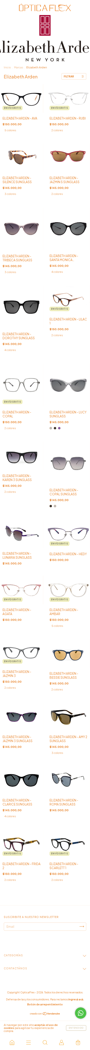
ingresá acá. (76, 999)
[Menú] (28, 1042)
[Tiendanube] (45, 1014)
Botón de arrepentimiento (45, 1004)
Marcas (18, 67)
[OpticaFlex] (12, 1042)
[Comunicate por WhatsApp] (80, 1013)
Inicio (7, 67)
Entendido (76, 1028)
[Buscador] (45, 1042)
